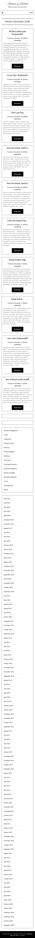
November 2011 (9, 811)
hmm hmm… (17, 299)
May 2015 (7, 646)
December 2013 (9, 714)
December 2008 (9, 912)
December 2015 (9, 621)
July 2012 (7, 777)
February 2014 (8, 705)
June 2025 (7, 498)
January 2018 (8, 604)
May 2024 (7, 511)
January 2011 (8, 832)
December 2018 (9, 583)
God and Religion (9, 451)
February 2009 (8, 904)
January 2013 (8, 752)
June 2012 (7, 781)
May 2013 (7, 743)
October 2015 (8, 629)
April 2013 (7, 748)
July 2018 (7, 596)
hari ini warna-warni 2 (17, 148)
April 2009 (7, 895)
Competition (7, 439)
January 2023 (8, 549)
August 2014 (8, 680)
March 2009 (7, 900)
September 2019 (9, 575)
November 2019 (9, 570)
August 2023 (8, 528)
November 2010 (9, 840)
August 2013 (8, 731)
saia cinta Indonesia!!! (17, 338)
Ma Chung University (10, 464)
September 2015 (9, 634)
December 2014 (9, 667)
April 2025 (7, 507)
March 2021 (7, 558)
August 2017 (8, 608)
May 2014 (7, 693)
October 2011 (8, 815)
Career (6, 435)
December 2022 (9, 553)
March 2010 (7, 870)
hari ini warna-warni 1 (17, 183)
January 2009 (8, 908)
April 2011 (7, 824)
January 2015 (8, 663)
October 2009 (8, 879)
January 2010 (8, 874)
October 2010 (8, 845)
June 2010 (7, 862)
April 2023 (7, 541)
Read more (17, 66)
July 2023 (7, 532)
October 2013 (8, 722)
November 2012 (9, 760)
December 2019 (9, 566)
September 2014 (9, 676)
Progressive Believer (10, 468)
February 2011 (8, 828)
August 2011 (8, 819)
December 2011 (9, 807)
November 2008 (9, 917)
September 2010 (9, 849)
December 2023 (9, 520)
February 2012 (8, 798)
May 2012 (7, 786)
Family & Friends (9, 443)
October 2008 (8, 921)
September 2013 (9, 726)
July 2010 (7, 857)
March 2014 (7, 701)
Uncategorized (8, 485)
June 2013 (7, 739)
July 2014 (7, 684)
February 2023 (8, 545)
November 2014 (9, 672)
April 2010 (7, 866)
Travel (6, 481)
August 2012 (8, 773)
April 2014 (7, 697)
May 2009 (7, 891)
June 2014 (7, 689)
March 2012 (7, 794)
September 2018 (9, 591)
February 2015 (8, 659)
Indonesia (7, 456)
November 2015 (9, 625)
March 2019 (7, 579)
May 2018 (7, 600)
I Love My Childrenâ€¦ (17, 75)
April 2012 (7, 790)
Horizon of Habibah (17, 4)
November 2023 (9, 524)
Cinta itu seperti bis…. (17, 220)
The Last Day (17, 112)
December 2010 (9, 836)
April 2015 (7, 650)
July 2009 (7, 883)
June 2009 (7, 887)
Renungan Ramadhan (10, 477)
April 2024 (7, 515)
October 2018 (8, 587)
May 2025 (7, 503)
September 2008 (9, 925)
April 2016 (7, 612)
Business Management (11, 430)
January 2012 (8, 803)
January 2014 (8, 710)
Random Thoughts (9, 473)
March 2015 (7, 655)
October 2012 (8, 765)
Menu (31, 12)
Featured (6, 447)
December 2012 (9, 756)
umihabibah (17, 40)
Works (6, 490)
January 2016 (8, 617)
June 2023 (7, 536)
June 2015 (7, 642)
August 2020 (8, 562)
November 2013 (9, 718)
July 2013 (7, 735)
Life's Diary (7, 460)
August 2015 (8, 638)
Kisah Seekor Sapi (17, 260)
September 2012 (9, 769)
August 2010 (8, 853)
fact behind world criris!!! (17, 379)
